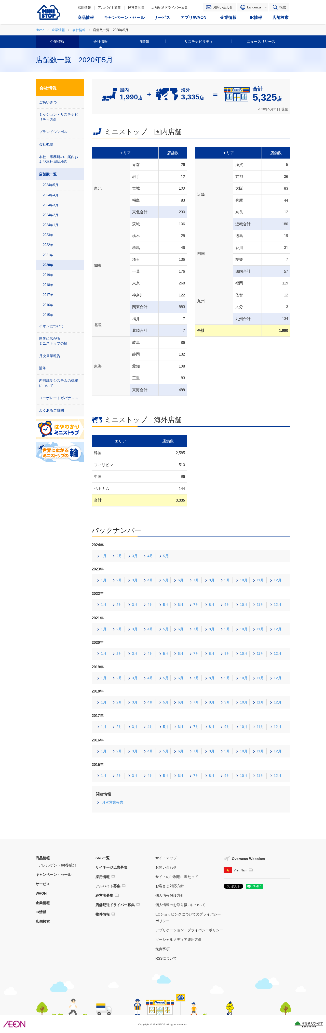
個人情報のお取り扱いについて (180, 905)
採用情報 (84, 7)
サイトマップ (166, 858)
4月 (150, 556)
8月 (211, 580)
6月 (180, 580)
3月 (135, 556)
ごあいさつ (48, 102)
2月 (119, 556)
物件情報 (103, 914)
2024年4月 (50, 195)
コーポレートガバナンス (58, 398)
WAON (41, 893)
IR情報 (144, 42)
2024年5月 (50, 185)
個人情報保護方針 (169, 895)
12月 (277, 580)
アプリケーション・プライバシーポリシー (189, 930)
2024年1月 (50, 225)
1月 (103, 556)
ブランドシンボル (53, 132)
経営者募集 (136, 7)
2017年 (48, 295)
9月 (227, 580)
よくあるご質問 (51, 410)
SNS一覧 (103, 858)
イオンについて (51, 326)
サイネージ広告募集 (112, 867)
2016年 (48, 305)
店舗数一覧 (48, 174)
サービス (43, 884)
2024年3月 (50, 205)
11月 (260, 580)
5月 (166, 556)
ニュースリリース (261, 42)
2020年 (48, 265)
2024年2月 (50, 215)
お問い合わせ (223, 7)
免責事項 (162, 949)
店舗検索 (43, 921)
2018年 (48, 285)
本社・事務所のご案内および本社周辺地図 (58, 159)
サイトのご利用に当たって (176, 877)
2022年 (48, 245)
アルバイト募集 (109, 7)
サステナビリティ (198, 42)
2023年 (48, 235)
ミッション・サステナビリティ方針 (58, 117)
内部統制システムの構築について (58, 383)
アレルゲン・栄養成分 (57, 865)
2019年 (48, 275)
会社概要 (46, 144)
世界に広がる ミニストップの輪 (53, 341)
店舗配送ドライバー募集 (169, 7)
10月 (244, 580)
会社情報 (100, 42)
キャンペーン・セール (53, 874)
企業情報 (57, 42)
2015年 (48, 315)
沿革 (42, 368)
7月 (196, 580)
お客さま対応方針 (169, 886)
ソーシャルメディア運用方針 (178, 939)
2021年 (48, 255)
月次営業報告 (112, 802)
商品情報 (43, 858)
